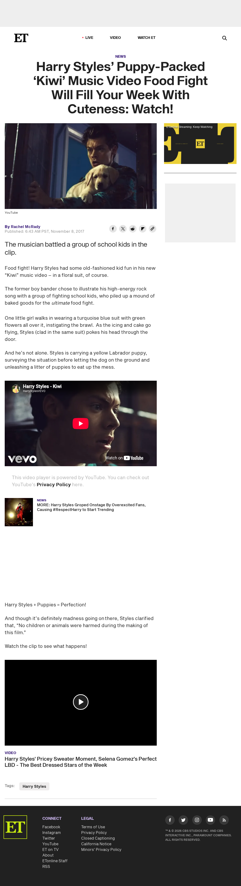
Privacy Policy (54, 484)
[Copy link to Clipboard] (152, 229)
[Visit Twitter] (183, 820)
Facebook (51, 827)
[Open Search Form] (224, 38)
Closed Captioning (98, 838)
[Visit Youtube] (210, 820)
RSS (46, 867)
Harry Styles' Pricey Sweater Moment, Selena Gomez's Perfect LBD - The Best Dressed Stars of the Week (81, 762)
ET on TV (50, 850)
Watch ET (147, 38)
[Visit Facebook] (170, 820)
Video (115, 38)
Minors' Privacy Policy (101, 850)
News (120, 56)
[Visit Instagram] (197, 820)
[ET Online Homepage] (21, 38)
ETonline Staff (55, 861)
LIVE (89, 38)
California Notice (96, 844)
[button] (80, 702)
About (48, 855)
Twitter (48, 838)
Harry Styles (34, 786)
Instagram (51, 833)
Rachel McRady (25, 227)
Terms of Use (93, 827)
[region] (200, 143)
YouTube (50, 844)
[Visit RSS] (224, 820)
